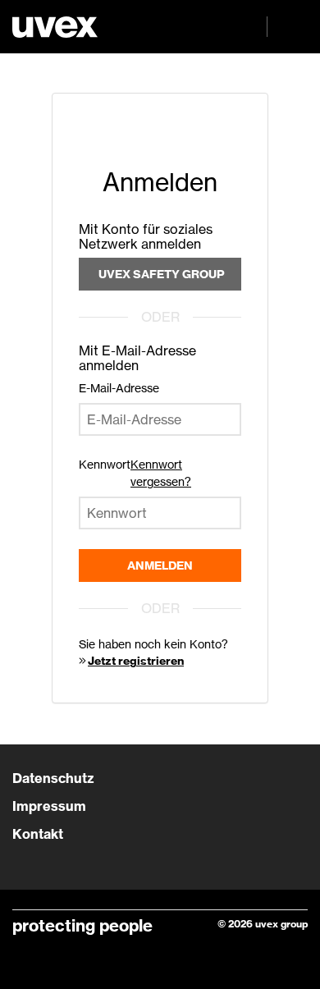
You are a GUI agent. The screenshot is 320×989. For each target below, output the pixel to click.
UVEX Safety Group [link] (161, 274)
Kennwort (104, 464)
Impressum (49, 806)
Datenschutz (53, 778)
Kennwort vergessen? (160, 472)
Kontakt (37, 834)
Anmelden (160, 565)
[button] (287, 26)
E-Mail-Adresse (119, 388)
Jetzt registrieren (136, 660)
